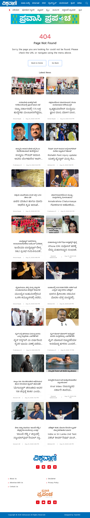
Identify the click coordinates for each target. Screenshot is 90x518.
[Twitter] (49, 467)
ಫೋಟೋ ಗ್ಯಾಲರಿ (28, 10)
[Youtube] (43, 467)
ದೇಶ (44, 3)
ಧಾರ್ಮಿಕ (55, 10)
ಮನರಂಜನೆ (63, 3)
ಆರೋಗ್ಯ (80, 3)
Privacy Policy (53, 482)
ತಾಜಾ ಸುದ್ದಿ (25, 3)
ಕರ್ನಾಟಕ (35, 3)
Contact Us (14, 486)
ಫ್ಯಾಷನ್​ (40, 10)
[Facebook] (37, 467)
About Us (13, 478)
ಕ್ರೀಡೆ (73, 3)
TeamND (77, 515)
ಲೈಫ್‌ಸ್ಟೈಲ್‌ (52, 3)
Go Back (55, 63)
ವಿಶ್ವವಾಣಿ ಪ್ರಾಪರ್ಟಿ (69, 10)
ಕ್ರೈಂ (48, 10)
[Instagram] (55, 467)
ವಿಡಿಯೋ (15, 10)
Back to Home (37, 63)
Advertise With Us (16, 482)
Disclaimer (52, 478)
